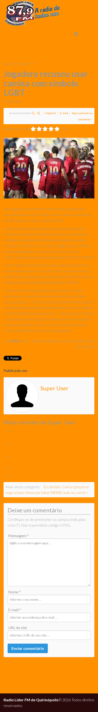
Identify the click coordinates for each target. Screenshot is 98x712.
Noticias (36, 370)
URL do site (17, 627)
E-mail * (14, 609)
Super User (31, 101)
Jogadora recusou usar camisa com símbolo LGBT (53, 468)
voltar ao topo (83, 660)
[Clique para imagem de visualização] (49, 168)
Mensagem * (18, 535)
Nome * (14, 592)
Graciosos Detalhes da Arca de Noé (43, 475)
